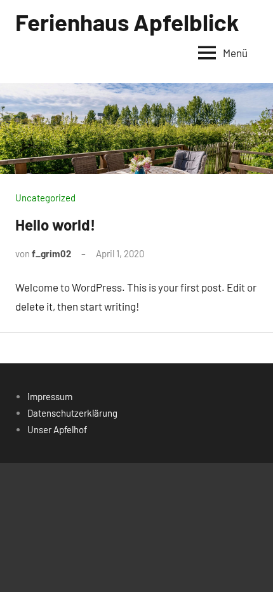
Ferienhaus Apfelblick (127, 22)
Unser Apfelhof (57, 429)
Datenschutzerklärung (72, 413)
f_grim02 (51, 253)
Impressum (49, 396)
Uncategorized (45, 197)
